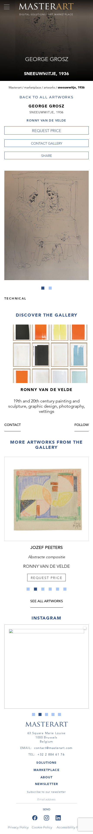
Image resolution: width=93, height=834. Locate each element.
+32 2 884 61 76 (51, 754)
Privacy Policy (18, 827)
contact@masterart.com (53, 748)
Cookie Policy (42, 827)
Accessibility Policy (71, 827)
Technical (15, 298)
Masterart (15, 87)
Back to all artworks (46, 97)
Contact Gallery (46, 143)
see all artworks (46, 601)
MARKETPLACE (46, 770)
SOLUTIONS (46, 763)
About (46, 777)
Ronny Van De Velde (46, 120)
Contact (12, 425)
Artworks (49, 87)
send (46, 809)
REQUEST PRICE (46, 130)
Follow (81, 425)
